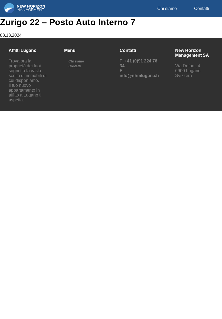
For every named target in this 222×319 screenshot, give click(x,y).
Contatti (201, 8)
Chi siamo (167, 8)
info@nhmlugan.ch (139, 75)
